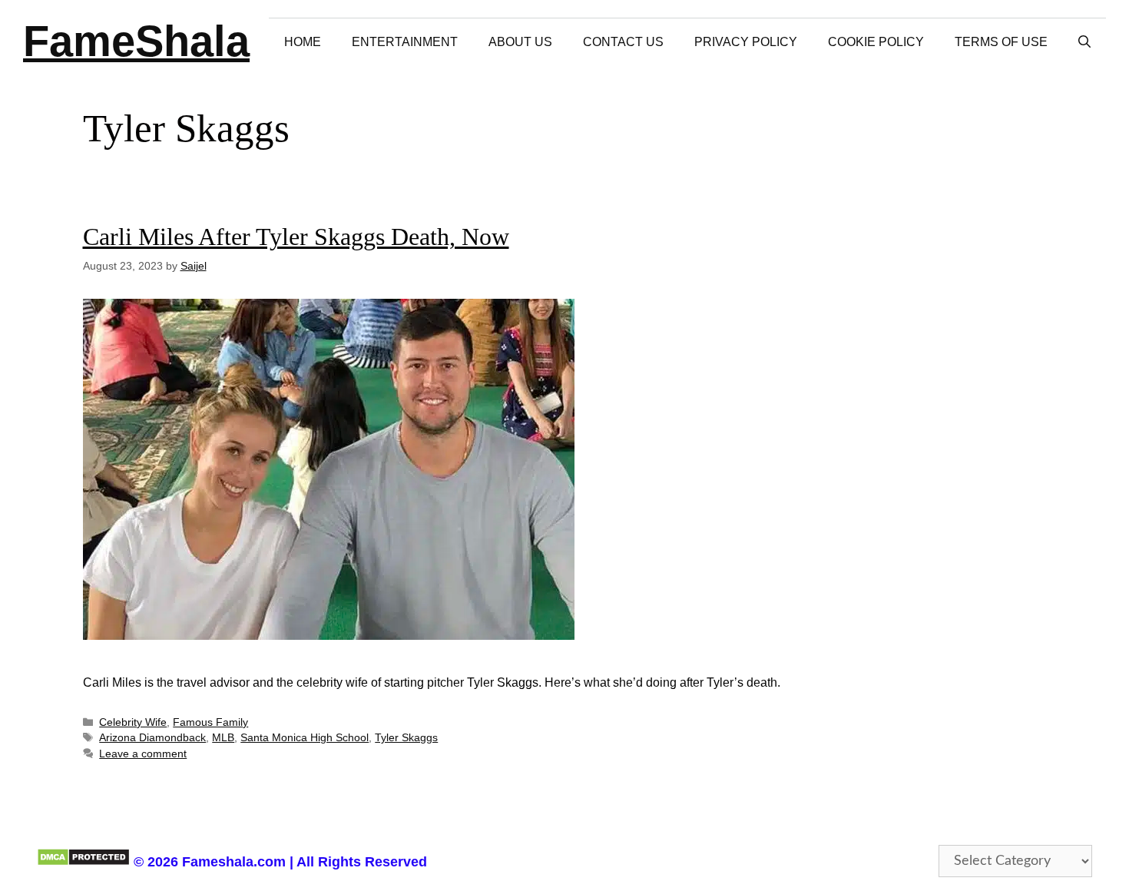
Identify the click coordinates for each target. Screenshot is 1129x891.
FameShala (136, 41)
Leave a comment (143, 754)
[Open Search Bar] (1084, 41)
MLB (223, 738)
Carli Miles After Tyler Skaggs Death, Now (296, 236)
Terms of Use (1001, 41)
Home (302, 41)
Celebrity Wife (133, 722)
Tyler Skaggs (406, 738)
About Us (520, 41)
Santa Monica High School (304, 738)
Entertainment (405, 41)
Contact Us (623, 41)
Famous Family (210, 722)
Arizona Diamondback (152, 738)
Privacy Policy (745, 41)
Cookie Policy (876, 41)
